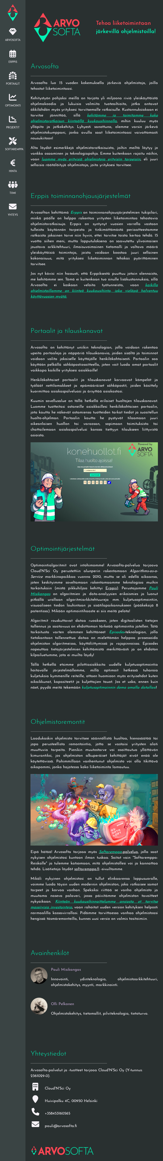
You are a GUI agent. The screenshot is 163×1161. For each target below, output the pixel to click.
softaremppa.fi (86, 869)
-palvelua (118, 852)
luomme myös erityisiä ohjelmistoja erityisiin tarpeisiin (91, 159)
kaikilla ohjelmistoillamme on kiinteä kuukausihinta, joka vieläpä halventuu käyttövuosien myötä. (94, 291)
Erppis (111, 588)
